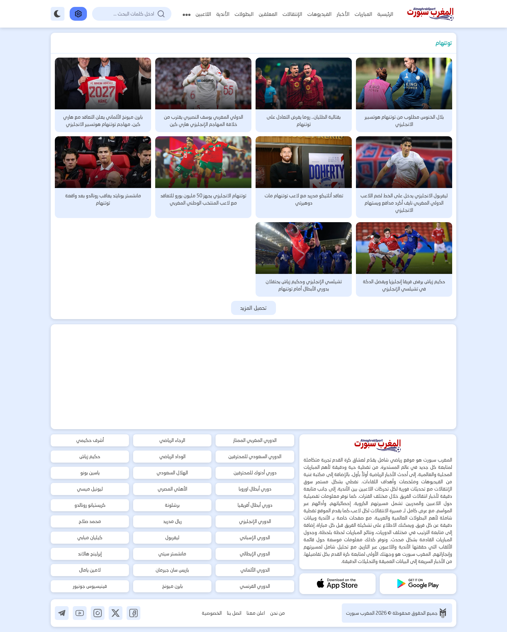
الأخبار (343, 14)
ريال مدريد (172, 521)
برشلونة (172, 505)
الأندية (222, 14)
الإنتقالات (292, 14)
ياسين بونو (90, 472)
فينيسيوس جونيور (90, 586)
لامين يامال (90, 570)
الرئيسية (385, 14)
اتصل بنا (234, 613)
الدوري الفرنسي (255, 586)
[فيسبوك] (133, 613)
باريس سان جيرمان (172, 570)
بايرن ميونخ (172, 586)
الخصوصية (212, 613)
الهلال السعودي (172, 472)
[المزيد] (186, 14)
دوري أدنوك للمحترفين (255, 472)
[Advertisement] (253, 376)
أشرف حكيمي (90, 440)
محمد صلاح (90, 521)
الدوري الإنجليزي (255, 521)
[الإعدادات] (78, 14)
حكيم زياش (89, 456)
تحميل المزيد (253, 308)
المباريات (363, 14)
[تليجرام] (62, 613)
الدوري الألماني (255, 570)
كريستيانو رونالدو (90, 505)
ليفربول (172, 537)
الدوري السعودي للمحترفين (254, 456)
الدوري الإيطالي (255, 553)
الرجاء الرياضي (172, 440)
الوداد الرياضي (172, 456)
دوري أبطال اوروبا (255, 489)
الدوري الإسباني (255, 537)
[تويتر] (115, 613)
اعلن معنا (256, 613)
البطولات (244, 14)
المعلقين (268, 14)
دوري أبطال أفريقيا (255, 505)
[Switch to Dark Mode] (57, 14)
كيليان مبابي (89, 537)
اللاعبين (203, 14)
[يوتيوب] (80, 613)
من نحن (277, 613)
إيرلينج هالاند (90, 553)
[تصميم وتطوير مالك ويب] (443, 613)
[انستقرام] (98, 613)
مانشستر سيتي (172, 553)
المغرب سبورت (361, 613)
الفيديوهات (319, 14)
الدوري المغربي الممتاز (255, 440)
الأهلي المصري (172, 489)
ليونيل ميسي (90, 489)
